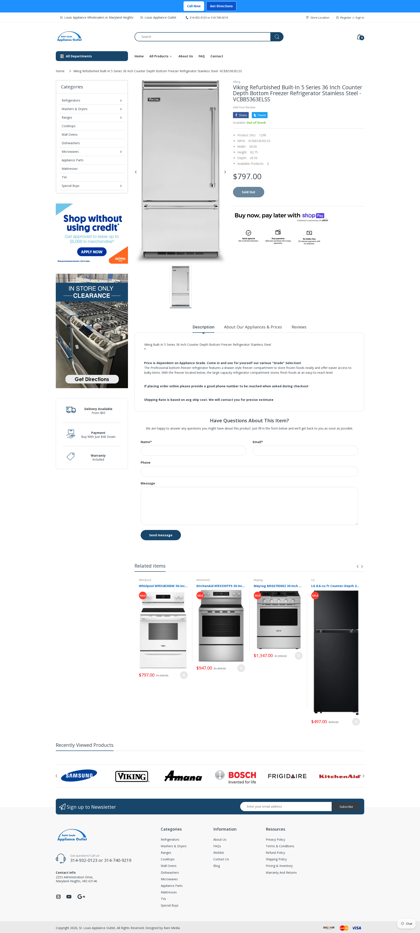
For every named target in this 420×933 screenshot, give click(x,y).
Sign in (359, 17)
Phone (145, 463)
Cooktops (68, 126)
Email (258, 442)
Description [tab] (203, 327)
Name (146, 442)
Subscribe (346, 807)
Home (60, 71)
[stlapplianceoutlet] (92, 37)
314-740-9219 (219, 17)
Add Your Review (244, 107)
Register (345, 17)
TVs (64, 177)
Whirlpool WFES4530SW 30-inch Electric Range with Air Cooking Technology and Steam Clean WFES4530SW (163, 586)
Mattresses (70, 169)
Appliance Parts (73, 160)
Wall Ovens (69, 134)
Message (148, 483)
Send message (160, 535)
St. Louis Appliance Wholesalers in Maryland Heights (96, 17)
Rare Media (172, 928)
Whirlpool (145, 580)
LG (313, 580)
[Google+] (81, 896)
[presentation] (357, 566)
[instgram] (58, 898)
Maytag (258, 580)
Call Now (194, 6)
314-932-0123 (198, 17)
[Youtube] (69, 898)
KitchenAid (203, 580)
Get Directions (221, 6)
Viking (236, 82)
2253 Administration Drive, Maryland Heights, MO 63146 (76, 879)
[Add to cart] (184, 675)
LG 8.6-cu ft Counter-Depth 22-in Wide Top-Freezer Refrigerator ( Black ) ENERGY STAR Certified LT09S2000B (335, 586)
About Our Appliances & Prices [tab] (253, 327)
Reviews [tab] (299, 327)
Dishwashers (71, 143)
